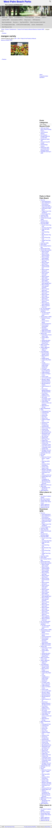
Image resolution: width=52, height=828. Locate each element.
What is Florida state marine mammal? (45, 274)
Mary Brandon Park (46, 432)
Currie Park (44, 414)
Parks (10, 17)
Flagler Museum (45, 372)
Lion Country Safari (46, 377)
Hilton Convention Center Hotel (37, 22)
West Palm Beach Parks (17, 1)
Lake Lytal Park (45, 430)
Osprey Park (45, 437)
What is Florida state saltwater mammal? (45, 286)
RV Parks (37, 17)
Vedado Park (45, 448)
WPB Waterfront (36, 19)
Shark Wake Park (46, 400)
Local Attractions (18, 17)
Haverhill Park (45, 426)
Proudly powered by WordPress (30, 826)
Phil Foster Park (45, 439)
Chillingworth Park (46, 411)
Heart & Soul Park (46, 427)
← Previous (3, 33)
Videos (43, 17)
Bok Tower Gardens (45, 499)
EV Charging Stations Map (8, 24)
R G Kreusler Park (46, 214)
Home (2, 29)
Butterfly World (45, 358)
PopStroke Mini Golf (45, 452)
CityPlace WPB (5, 19)
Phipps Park (45, 440)
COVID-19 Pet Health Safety (23, 24)
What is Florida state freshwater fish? (45, 267)
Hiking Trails (27, 19)
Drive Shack (44, 244)
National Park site (45, 507)
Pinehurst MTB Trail (46, 475)
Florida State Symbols (46, 250)
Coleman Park (45, 412)
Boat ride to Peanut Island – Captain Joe (46, 458)
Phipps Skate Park (46, 441)
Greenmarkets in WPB (16, 19)
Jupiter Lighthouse (45, 347)
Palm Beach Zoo (46, 396)
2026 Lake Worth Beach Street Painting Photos (46, 129)
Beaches (15, 22)
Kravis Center (45, 376)
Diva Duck (44, 368)
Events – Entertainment (37, 24)
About (41, 74)
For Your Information (45, 308)
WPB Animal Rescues (46, 484)
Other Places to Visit (7, 27)
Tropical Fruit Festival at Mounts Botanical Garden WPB (30, 29)
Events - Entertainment (10, 29)
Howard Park (45, 429)
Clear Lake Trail (44, 216)
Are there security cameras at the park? (46, 314)
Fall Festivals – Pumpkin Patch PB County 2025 (45, 136)
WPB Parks (4, 17)
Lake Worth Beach (46, 201)
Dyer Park (44, 416)
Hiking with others (46, 340)
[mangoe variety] (19, 49)
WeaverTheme (48, 826)
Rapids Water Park (46, 476)
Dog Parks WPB (24, 22)
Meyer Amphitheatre (7, 22)
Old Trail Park (45, 436)
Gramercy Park (45, 422)
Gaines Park (45, 418)
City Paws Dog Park (46, 227)
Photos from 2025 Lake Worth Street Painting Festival (45, 149)
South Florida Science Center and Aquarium (46, 403)
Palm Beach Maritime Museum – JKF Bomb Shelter (46, 390)
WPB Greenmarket (46, 330)
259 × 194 (16, 38)
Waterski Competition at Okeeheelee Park (46, 479)
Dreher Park (45, 415)
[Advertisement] (46, 53)
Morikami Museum (46, 382)
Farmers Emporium (46, 323)
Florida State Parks (29, 17)
